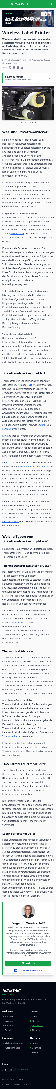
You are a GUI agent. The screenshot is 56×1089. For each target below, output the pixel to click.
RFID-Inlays (47, 466)
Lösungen (9, 1021)
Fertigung (7, 428)
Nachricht (30, 963)
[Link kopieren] (26, 67)
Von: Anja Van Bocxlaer (41, 60)
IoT (29, 384)
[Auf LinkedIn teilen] (10, 67)
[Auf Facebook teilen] (18, 67)
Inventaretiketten (11, 736)
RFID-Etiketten (27, 466)
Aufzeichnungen (13, 1047)
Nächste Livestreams (15, 1043)
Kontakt (35, 1043)
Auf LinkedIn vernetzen (30, 970)
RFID (8, 462)
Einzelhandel (17, 233)
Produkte (9, 1016)
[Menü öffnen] (5, 4)
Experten (9, 1030)
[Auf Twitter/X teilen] (14, 67)
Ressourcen (37, 1025)
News (34, 1016)
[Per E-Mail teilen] (22, 67)
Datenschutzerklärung (23, 1084)
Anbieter (9, 1025)
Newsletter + (23, 1069)
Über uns (36, 1047)
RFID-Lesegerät (10, 521)
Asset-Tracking (16, 622)
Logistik (42, 424)
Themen (36, 1030)
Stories (35, 1021)
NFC (4, 435)
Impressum (6, 1084)
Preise (35, 1052)
